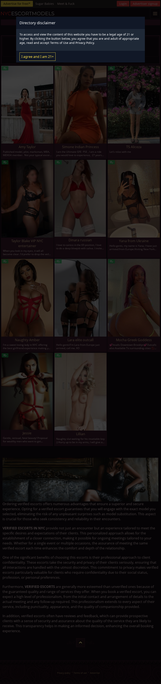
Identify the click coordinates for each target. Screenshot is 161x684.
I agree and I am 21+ (37, 56)
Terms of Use (59, 43)
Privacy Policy (84, 43)
